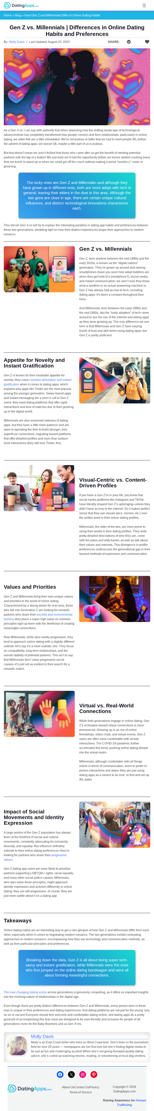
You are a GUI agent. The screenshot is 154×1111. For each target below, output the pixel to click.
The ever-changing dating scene (25, 992)
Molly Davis (17, 41)
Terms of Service (80, 1092)
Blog (18, 15)
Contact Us (81, 1087)
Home (8, 15)
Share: (114, 41)
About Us (68, 1087)
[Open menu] (144, 5)
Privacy (94, 1087)
